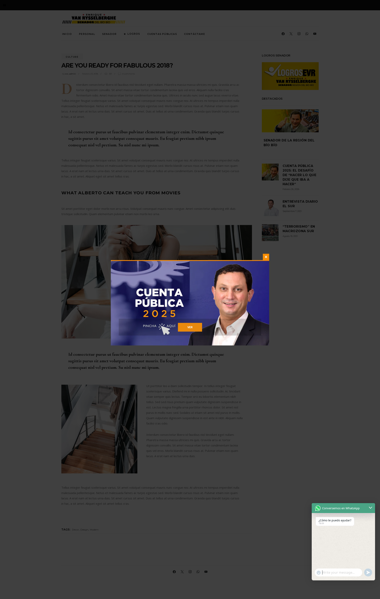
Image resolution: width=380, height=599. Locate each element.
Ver (190, 327)
